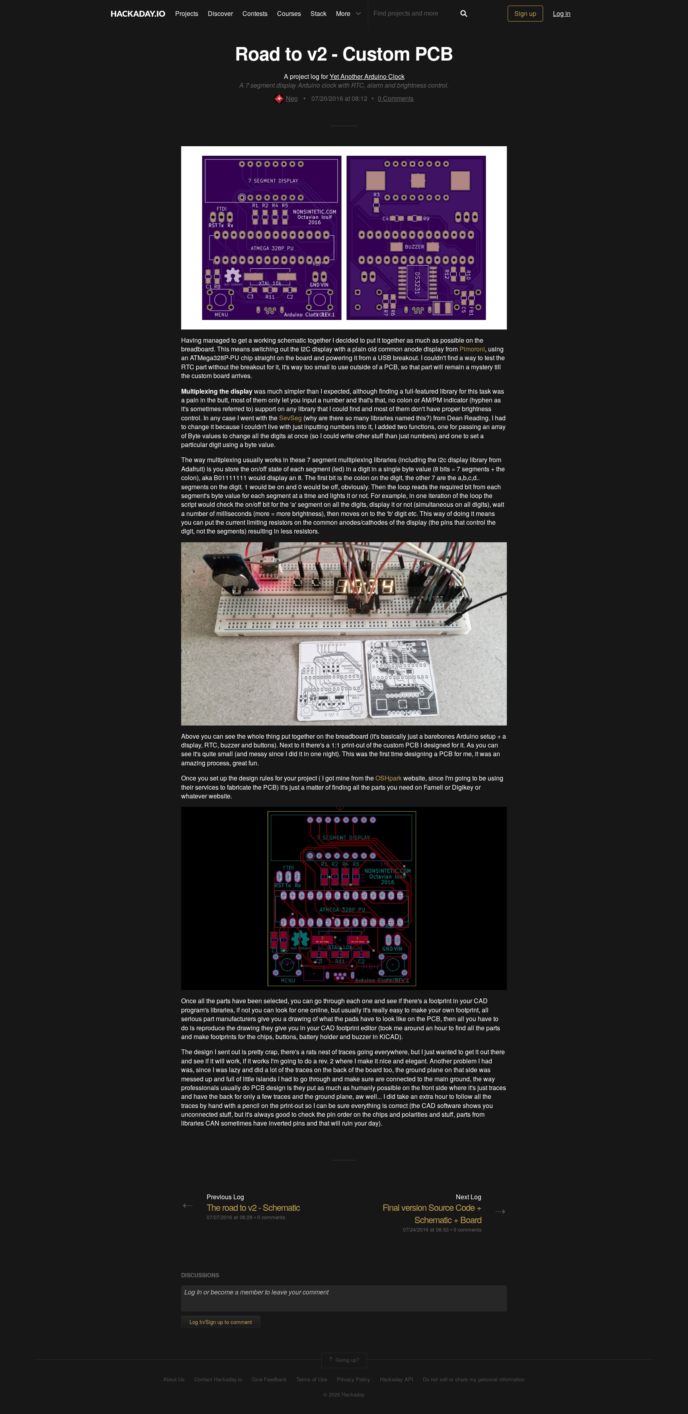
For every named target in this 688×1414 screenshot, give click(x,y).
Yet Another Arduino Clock (367, 76)
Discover (220, 13)
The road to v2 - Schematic (253, 1207)
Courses (289, 13)
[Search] (464, 14)
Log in (562, 13)
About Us (174, 1379)
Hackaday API (396, 1379)
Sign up (525, 13)
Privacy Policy (353, 1379)
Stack (318, 13)
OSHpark (388, 778)
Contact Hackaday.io (218, 1379)
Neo (292, 98)
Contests (255, 13)
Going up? (346, 1359)
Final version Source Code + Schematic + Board (432, 1213)
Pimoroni (472, 348)
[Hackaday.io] (138, 13)
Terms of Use (311, 1379)
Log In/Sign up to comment (221, 1322)
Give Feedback (269, 1379)
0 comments (271, 1217)
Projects (186, 13)
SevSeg (290, 417)
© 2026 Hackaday (344, 1394)
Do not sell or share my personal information (474, 1379)
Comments (396, 98)
